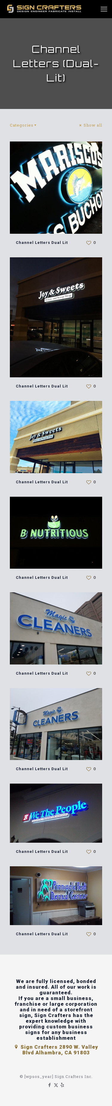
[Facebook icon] (49, 1085)
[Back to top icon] (99, 1093)
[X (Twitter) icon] (56, 1085)
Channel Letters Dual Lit (42, 242)
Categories (21, 125)
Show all (92, 125)
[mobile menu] (104, 9)
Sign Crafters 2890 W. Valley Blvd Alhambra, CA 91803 (58, 1050)
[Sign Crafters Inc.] (44, 8)
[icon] (62, 1085)
